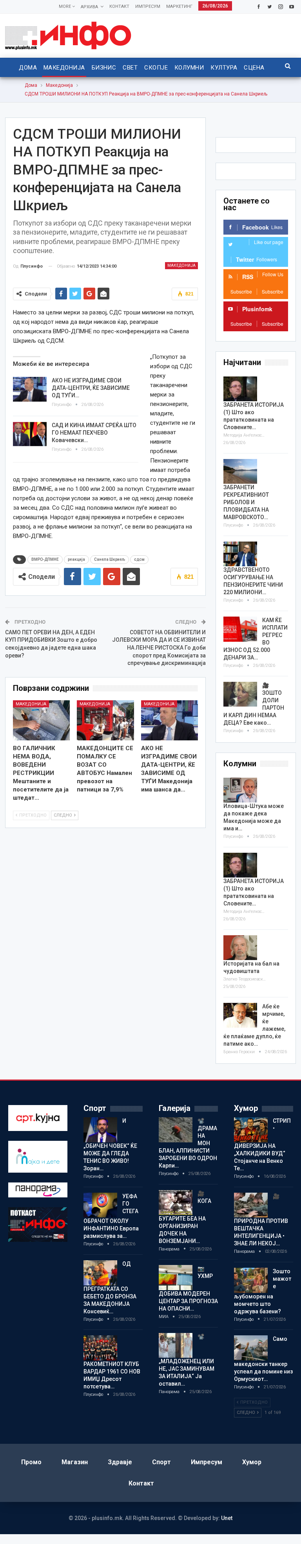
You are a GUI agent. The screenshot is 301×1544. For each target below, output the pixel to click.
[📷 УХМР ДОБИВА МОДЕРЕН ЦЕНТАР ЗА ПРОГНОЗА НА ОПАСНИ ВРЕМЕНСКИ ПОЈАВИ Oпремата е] (175, 1277)
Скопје (156, 67)
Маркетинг (179, 6)
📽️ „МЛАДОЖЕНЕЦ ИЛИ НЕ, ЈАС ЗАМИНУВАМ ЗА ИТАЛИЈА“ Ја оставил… (186, 1360)
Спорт (161, 1462)
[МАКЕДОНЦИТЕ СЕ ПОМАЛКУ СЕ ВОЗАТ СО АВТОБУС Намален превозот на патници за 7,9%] (105, 720)
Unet (226, 1518)
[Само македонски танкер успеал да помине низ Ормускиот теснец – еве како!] (251, 1347)
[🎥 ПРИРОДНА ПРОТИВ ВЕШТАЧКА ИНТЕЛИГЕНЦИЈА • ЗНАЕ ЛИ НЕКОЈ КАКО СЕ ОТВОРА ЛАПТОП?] (251, 1205)
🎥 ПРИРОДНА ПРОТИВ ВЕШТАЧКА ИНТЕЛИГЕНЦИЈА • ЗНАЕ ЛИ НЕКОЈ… (261, 1220)
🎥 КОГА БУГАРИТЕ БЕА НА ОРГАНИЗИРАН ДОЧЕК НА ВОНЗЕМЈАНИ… (185, 1217)
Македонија (64, 67)
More (65, 6)
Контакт (119, 6)
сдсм (139, 559)
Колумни (189, 67)
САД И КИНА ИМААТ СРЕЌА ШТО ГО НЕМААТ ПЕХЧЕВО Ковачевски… (94, 432)
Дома (28, 67)
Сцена (254, 67)
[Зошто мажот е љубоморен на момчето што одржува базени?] (251, 1280)
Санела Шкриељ (109, 559)
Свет (130, 67)
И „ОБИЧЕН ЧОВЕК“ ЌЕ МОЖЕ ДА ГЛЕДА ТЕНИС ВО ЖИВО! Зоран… (110, 1144)
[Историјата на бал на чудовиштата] (240, 947)
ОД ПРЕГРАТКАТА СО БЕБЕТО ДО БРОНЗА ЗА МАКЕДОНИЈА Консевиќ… (109, 1288)
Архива (89, 6)
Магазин (75, 1462)
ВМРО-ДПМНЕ (45, 559)
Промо (31, 1462)
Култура (223, 67)
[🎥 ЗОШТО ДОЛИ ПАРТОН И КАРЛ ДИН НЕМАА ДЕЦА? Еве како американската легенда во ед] (240, 694)
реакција (76, 559)
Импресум (147, 6)
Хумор (251, 1462)
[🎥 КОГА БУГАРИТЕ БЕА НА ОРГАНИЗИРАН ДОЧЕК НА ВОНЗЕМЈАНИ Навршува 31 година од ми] (175, 1202)
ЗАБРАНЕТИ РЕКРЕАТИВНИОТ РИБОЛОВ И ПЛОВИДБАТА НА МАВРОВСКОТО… (246, 502)
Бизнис (104, 67)
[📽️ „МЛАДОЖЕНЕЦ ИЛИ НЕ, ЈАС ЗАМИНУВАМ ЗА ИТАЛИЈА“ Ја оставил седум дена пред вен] (175, 1345)
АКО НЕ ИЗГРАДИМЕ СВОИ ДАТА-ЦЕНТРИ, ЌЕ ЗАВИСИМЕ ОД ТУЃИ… (91, 387)
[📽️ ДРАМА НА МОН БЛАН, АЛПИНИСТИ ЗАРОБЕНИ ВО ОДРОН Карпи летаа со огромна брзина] (175, 1129)
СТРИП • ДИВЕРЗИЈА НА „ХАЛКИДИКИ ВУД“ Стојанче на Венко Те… (262, 1144)
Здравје (120, 1462)
